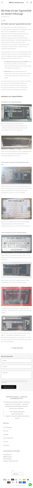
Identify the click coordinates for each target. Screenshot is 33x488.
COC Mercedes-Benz (8, 438)
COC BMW (5, 434)
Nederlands (15, 474)
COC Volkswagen (7, 427)
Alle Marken (6, 445)
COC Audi (5, 431)
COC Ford (5, 441)
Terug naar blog (17, 348)
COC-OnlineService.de (14, 485)
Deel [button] (4, 20)
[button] (2, 2)
